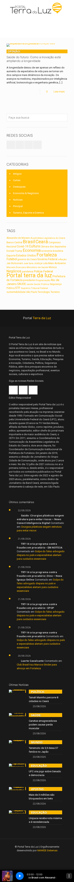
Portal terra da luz (29, 275)
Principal (18, 206)
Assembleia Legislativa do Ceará (47, 238)
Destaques (19, 186)
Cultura (34, 246)
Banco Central (14, 242)
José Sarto (28, 263)
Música (53, 267)
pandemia (27, 271)
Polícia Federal (43, 271)
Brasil (29, 241)
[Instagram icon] (42, 856)
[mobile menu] (68, 8)
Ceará (42, 241)
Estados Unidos (26, 255)
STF (17, 288)
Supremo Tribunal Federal (34, 288)
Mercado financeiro (16, 267)
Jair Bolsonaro (15, 263)
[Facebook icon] (32, 856)
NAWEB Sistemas (47, 850)
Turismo (55, 291)
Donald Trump (14, 251)
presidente (29, 280)
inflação (62, 259)
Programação (43, 280)
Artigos (17, 173)
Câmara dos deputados (53, 246)
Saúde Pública (41, 284)
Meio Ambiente (57, 263)
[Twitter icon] (37, 856)
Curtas (16, 180)
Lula (45, 263)
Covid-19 (22, 246)
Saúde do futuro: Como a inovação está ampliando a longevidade (34, 56)
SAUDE (21, 284)
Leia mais (59, 91)
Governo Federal (47, 259)
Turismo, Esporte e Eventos (28, 212)
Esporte (11, 255)
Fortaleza (47, 255)
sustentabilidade (16, 291)
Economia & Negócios (26, 193)
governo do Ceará (27, 259)
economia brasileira (52, 251)
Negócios (14, 271)
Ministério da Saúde (37, 267)
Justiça (38, 263)
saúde (30, 284)
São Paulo (31, 292)
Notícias (17, 199)
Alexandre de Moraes (18, 238)
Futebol (12, 259)
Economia (32, 250)
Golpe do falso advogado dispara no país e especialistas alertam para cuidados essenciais (41, 555)
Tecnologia (44, 292)
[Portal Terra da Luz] (37, 8)
